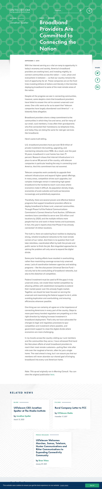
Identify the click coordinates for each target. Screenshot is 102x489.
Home (42, 18)
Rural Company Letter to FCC (70, 407)
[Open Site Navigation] (89, 10)
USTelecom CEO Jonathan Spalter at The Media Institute (30, 409)
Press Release (42, 435)
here (52, 374)
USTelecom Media (65, 413)
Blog (16, 402)
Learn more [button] (64, 485)
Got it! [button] (92, 485)
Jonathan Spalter (23, 416)
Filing (58, 402)
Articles (51, 18)
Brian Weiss (44, 460)
